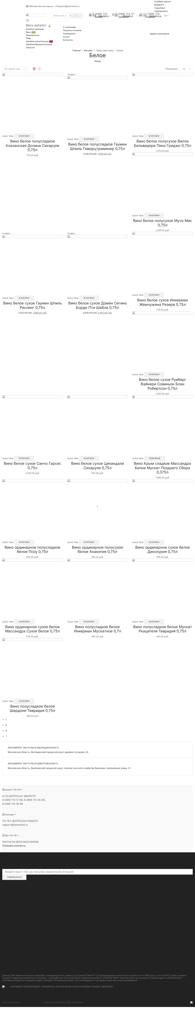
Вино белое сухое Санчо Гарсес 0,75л (32, 465)
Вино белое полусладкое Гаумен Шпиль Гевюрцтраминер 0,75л (97, 146)
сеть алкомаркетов (32, 1002)
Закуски (30, 47)
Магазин (88, 50)
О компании (69, 27)
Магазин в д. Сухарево (153, 16)
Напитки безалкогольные (39, 44)
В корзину (24, 136)
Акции (66, 36)
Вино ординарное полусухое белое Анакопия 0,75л (97, 549)
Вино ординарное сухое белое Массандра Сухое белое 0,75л (32, 629)
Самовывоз (160, 11)
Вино (30, 32)
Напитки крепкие (35, 29)
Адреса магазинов (159, 34)
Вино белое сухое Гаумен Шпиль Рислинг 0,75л (32, 305)
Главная (76, 50)
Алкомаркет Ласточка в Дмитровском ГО (33, 763)
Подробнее (154, 458)
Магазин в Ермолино (126, 16)
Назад (97, 61)
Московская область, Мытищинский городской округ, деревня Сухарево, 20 (48, 752)
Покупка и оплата (72, 30)
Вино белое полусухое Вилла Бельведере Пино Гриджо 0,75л (162, 143)
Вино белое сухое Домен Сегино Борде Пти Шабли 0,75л (97, 305)
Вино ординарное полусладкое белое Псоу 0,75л (32, 549)
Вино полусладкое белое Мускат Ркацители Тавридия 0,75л (162, 629)
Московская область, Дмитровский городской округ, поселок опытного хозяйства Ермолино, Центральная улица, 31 (69, 768)
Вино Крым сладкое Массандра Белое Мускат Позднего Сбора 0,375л (162, 468)
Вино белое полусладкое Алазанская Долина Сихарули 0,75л (32, 145)
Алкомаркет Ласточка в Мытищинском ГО (33, 747)
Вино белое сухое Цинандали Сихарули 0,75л (97, 465)
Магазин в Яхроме (102, 16)
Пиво (28, 38)
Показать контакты (14, 845)
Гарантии (159, 8)
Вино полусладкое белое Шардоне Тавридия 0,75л (32, 708)
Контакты (68, 40)
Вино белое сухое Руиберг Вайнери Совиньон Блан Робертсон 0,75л (162, 384)
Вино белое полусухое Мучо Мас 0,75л (162, 222)
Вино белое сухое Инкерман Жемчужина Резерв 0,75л (162, 302)
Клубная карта (162, 1)
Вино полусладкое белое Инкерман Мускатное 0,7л (97, 629)
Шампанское (32, 35)
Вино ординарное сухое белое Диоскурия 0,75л (162, 549)
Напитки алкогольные (39, 41)
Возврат (158, 4)
